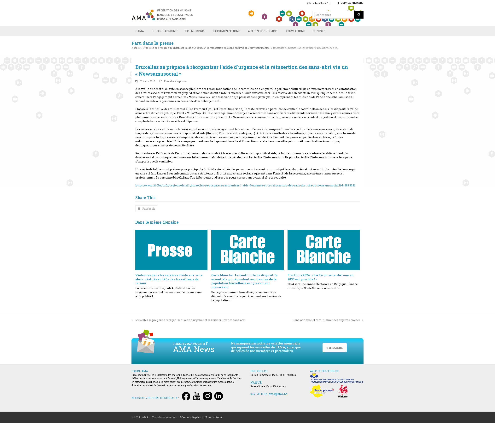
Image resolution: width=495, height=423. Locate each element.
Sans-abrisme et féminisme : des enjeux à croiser (326, 320)
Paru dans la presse (175, 81)
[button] (146, 208)
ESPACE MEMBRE (352, 2)
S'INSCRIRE (335, 348)
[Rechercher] (359, 15)
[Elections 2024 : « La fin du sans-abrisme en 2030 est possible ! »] (324, 250)
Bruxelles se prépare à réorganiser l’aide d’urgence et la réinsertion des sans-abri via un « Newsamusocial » (207, 48)
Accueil (135, 48)
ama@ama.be (278, 394)
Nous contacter (214, 417)
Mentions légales (190, 417)
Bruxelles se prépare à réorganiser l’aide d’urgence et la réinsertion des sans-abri (188, 320)
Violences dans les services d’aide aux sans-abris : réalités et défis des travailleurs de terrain (169, 279)
